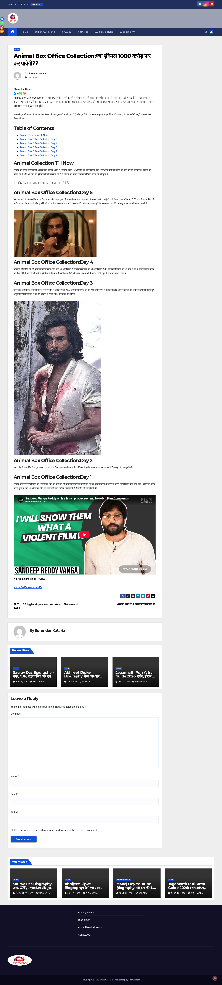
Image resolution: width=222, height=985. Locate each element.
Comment (17, 713)
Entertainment (45, 32)
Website (15, 812)
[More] (2, 31)
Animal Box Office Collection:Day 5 (38, 139)
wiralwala (38, 682)
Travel (66, 32)
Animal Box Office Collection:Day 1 (38, 155)
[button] (206, 32)
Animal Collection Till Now (34, 135)
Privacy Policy (86, 912)
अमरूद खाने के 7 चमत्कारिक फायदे (135, 604)
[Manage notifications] (214, 978)
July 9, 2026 (74, 893)
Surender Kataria (37, 73)
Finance (83, 32)
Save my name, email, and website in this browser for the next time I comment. (56, 830)
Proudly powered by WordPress (96, 980)
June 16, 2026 (178, 893)
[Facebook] (16, 93)
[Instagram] (24, 93)
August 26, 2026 (25, 893)
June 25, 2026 (126, 893)
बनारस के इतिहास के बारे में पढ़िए (28, 587)
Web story (127, 32)
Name (15, 776)
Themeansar (134, 980)
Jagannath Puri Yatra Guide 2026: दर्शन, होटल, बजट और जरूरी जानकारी (134, 676)
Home (24, 32)
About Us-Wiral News (90, 927)
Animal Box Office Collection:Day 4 (38, 143)
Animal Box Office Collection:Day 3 (38, 147)
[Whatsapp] (20, 93)
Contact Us (84, 934)
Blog (16, 49)
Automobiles (104, 32)
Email (14, 794)
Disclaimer (84, 920)
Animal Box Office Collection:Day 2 (38, 151)
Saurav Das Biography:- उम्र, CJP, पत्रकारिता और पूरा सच (33, 676)
